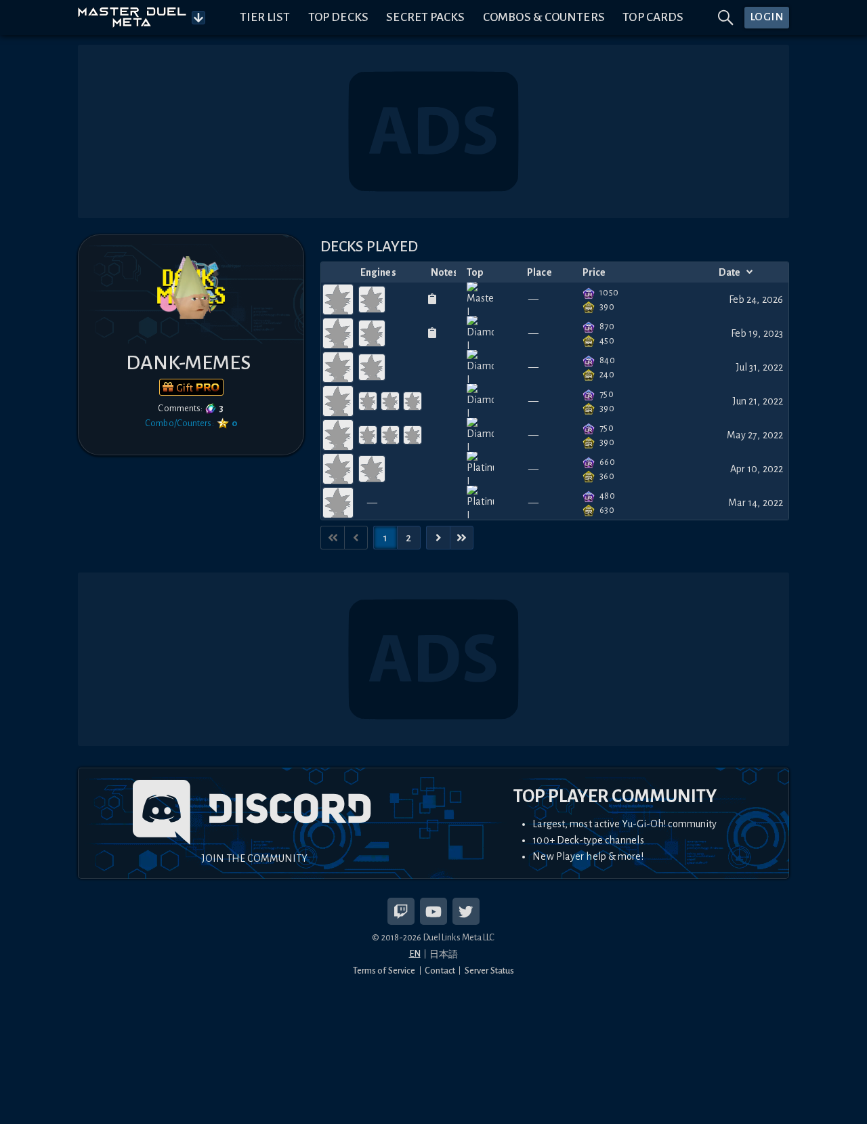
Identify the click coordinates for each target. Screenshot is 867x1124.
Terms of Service (384, 970)
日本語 (443, 954)
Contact (440, 970)
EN (415, 954)
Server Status (489, 970)
